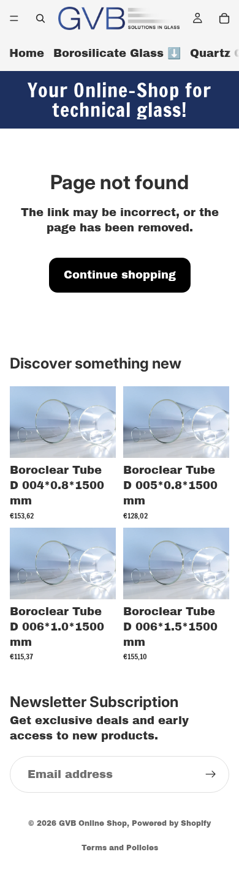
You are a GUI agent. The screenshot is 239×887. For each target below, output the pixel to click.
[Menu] (14, 18)
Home (26, 53)
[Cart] (224, 18)
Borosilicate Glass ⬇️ (117, 53)
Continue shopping (120, 275)
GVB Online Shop (93, 823)
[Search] (40, 18)
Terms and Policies (120, 848)
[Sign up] (211, 775)
